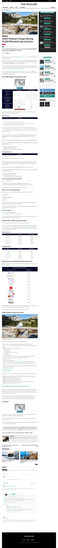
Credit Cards (6, 10)
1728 (5, 432)
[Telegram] (7, 53)
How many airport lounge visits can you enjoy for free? (28, 461)
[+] (19, 479)
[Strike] (10, 479)
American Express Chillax (7, 369)
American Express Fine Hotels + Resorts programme (16, 361)
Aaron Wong (6, 46)
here (22, 192)
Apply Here (20, 88)
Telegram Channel (17, 428)
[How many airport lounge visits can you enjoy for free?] (29, 455)
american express (9, 432)
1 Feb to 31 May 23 (8, 240)
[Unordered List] (13, 479)
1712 (3, 432)
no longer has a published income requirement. (24, 71)
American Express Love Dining (8, 368)
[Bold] (6, 479)
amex (14, 432)
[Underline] (9, 479)
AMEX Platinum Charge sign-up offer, (21, 56)
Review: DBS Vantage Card (7, 460)
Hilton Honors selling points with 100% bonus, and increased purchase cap (49, 74)
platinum (31, 432)
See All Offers (47, 47)
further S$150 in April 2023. (26, 226)
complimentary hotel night (9, 356)
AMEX (10, 10)
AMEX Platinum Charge (12, 71)
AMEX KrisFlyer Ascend (21, 128)
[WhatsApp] (9, 53)
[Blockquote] (14, 479)
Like (42, 102)
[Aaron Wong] (3, 46)
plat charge (26, 432)
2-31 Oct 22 (8, 243)
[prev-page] (35, 464)
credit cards (18, 432)
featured (22, 432)
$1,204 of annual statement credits (8, 226)
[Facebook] (3, 53)
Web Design (34, 542)
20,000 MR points (6, 212)
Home (3, 10)
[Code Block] (15, 479)
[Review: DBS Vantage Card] (10, 455)
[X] (5, 53)
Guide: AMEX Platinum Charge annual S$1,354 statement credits (16, 386)
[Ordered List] (11, 479)
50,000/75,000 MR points (7, 213)
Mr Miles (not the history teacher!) (15, 495)
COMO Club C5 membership (8, 345)
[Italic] (8, 479)
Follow (47, 102)
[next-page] (36, 464)
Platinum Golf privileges (7, 371)
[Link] (16, 479)
